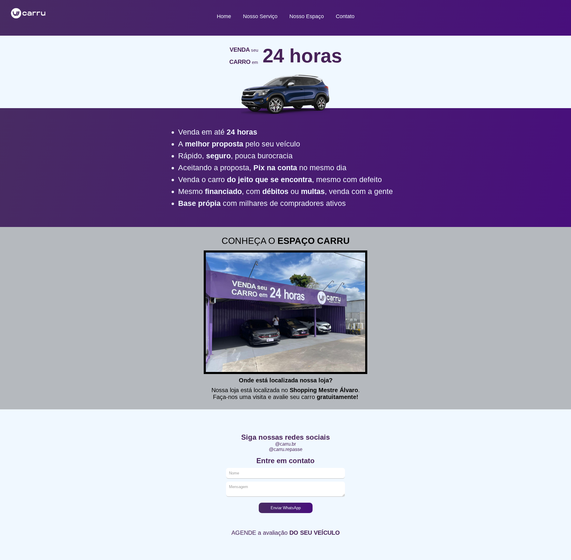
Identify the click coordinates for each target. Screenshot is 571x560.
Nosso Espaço (306, 16)
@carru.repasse (285, 449)
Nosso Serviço (260, 16)
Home (224, 16)
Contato (345, 16)
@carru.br (285, 444)
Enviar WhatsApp (286, 508)
